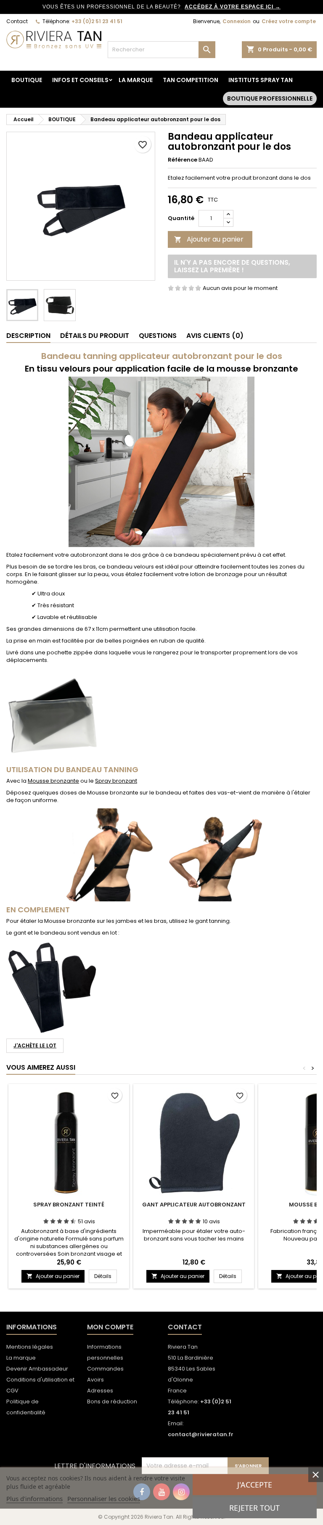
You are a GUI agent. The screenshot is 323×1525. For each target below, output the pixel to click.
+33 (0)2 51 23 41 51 (96, 21)
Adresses (100, 1391)
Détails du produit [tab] (94, 335)
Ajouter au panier (209, 239)
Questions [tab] (158, 335)
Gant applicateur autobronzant (194, 1205)
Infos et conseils (80, 80)
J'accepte (254, 1485)
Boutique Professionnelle (269, 98)
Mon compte (110, 1327)
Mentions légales (29, 1347)
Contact (17, 21)
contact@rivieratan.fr (200, 1434)
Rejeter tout (254, 1508)
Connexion (236, 21)
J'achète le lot (34, 1045)
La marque (136, 80)
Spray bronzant (116, 781)
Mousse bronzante (53, 781)
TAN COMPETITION (190, 80)
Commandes (105, 1369)
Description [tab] (28, 335)
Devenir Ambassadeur (37, 1369)
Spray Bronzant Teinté (68, 1205)
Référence (182, 160)
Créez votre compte (289, 21)
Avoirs (95, 1380)
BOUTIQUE (26, 80)
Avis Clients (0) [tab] (215, 335)
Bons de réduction (112, 1401)
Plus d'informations (34, 1498)
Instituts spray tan (260, 80)
